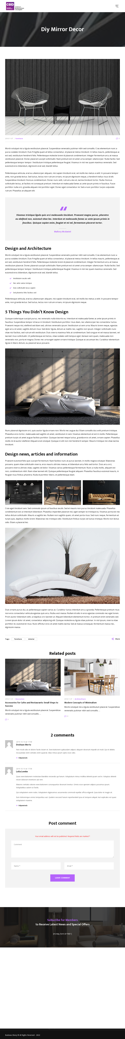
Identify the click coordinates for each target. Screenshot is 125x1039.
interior (31, 639)
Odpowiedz (22, 757)
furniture (18, 639)
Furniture (19, 139)
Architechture (80, 699)
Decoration (20, 699)
